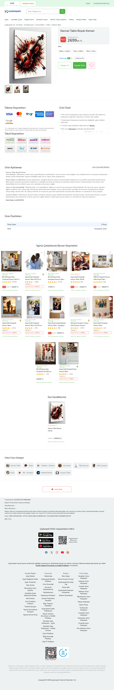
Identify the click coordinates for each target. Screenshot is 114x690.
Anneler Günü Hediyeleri (84, 587)
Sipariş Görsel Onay (30, 615)
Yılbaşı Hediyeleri (84, 602)
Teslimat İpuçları (30, 607)
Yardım (88, 3)
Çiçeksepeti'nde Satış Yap (101, 3)
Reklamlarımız (48, 592)
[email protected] (24, 503)
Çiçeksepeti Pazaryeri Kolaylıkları (65, 591)
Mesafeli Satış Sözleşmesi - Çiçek (48, 622)
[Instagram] (57, 552)
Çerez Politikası (48, 633)
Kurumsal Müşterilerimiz (48, 588)
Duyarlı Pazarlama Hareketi (48, 599)
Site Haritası (30, 598)
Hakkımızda (48, 576)
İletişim (66, 573)
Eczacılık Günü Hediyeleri (84, 624)
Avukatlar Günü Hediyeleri (83, 614)
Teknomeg (63, 58)
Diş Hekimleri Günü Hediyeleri (83, 629)
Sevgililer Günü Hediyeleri (83, 577)
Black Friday (83, 605)
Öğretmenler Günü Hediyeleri (83, 598)
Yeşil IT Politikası (48, 642)
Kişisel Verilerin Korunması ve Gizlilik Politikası (48, 616)
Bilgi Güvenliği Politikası (48, 637)
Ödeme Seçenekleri (66, 595)
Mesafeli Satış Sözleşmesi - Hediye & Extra (48, 628)
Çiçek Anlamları (30, 582)
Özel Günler (30, 585)
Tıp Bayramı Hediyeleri (84, 609)
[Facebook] (46, 552)
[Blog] (67, 552)
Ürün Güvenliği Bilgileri (100, 167)
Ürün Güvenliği (48, 584)
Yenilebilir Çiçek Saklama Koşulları (30, 594)
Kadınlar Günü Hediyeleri (84, 582)
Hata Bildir (58, 489)
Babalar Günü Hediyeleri (84, 592)
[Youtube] (62, 552)
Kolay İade (66, 587)
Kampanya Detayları (48, 595)
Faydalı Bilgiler (30, 573)
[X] (51, 552)
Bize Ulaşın (66, 576)
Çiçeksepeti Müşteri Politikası (48, 580)
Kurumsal (48, 573)
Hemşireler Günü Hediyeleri (84, 619)
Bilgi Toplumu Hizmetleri (48, 605)
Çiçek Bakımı (30, 576)
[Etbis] (50, 654)
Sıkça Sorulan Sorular (66, 579)
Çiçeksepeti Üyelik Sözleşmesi (48, 610)
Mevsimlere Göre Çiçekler (30, 589)
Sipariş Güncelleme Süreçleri (30, 611)
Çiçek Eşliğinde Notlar (30, 579)
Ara (62, 11)
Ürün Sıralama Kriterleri (30, 602)
